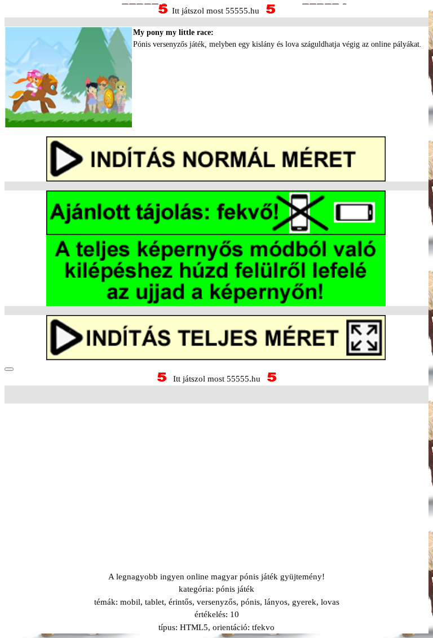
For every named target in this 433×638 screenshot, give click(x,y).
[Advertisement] (216, 473)
